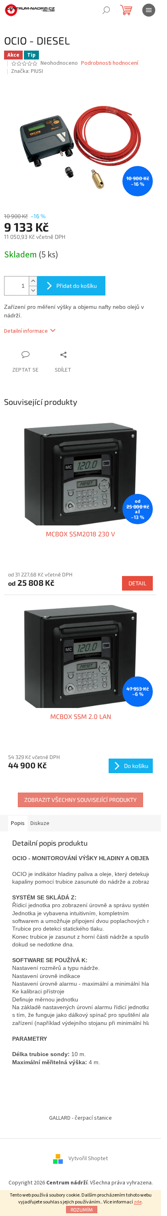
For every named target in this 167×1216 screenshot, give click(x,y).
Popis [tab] (18, 823)
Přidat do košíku (76, 285)
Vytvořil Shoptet (88, 1158)
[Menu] (149, 10)
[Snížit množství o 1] (33, 290)
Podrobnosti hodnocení (109, 63)
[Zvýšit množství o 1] (33, 281)
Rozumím (82, 1209)
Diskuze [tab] (39, 823)
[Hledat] (106, 10)
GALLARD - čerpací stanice (80, 1118)
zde (137, 1202)
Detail (137, 583)
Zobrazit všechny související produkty (80, 799)
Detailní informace (26, 331)
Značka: (27, 71)
